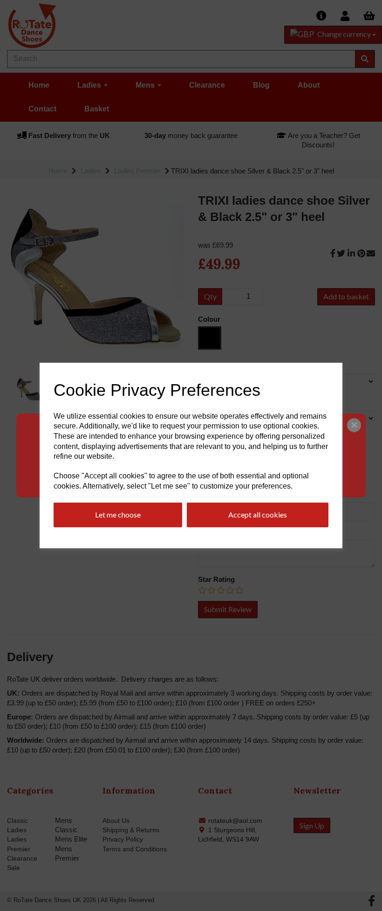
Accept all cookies (257, 514)
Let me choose (118, 514)
